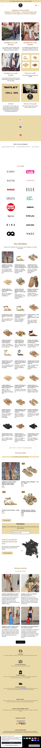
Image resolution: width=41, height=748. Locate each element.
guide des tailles (28, 447)
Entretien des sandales (14, 731)
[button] (2, 5)
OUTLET (11, 104)
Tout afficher (6, 520)
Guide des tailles (7, 731)
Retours (20, 731)
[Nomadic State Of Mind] (20, 5)
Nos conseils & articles (20, 571)
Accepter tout (11, 742)
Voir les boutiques (7, 553)
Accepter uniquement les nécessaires (11, 745)
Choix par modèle (30, 73)
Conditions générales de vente (28, 731)
